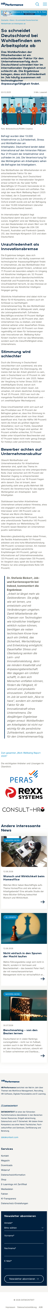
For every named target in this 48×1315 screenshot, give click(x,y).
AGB (41, 1307)
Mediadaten (7, 1189)
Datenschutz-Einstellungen (14, 1203)
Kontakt (5, 1155)
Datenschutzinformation (13, 1174)
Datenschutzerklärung (27, 1307)
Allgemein (10, 917)
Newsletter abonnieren (22, 1278)
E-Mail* (8, 1261)
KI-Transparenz (8, 1198)
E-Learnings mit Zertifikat (14, 1184)
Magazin (5, 1160)
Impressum (10, 1307)
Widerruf (5, 1170)
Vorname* (9, 1235)
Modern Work (12, 840)
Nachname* (10, 1248)
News (12, 20)
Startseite (4, 20)
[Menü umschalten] (45, 4)
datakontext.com (9, 1137)
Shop (3, 1179)
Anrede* (8, 1223)
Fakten (4, 1193)
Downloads (6, 1165)
